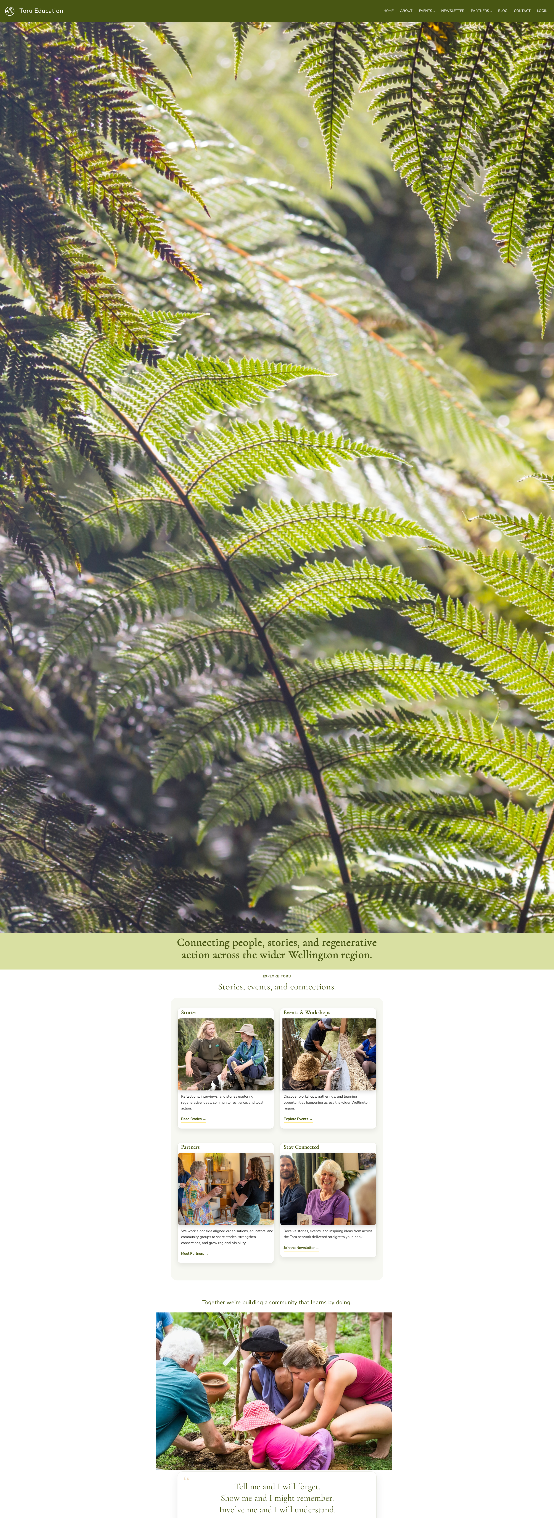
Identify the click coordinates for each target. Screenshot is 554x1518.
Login (542, 10)
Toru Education (41, 11)
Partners (480, 10)
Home (388, 10)
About (406, 10)
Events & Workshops (307, 1012)
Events (425, 10)
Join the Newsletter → (301, 1247)
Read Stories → (193, 1118)
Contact (522, 10)
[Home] (11, 11)
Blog (502, 10)
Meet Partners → (195, 1253)
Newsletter (452, 10)
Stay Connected (301, 1146)
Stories (189, 1012)
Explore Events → (298, 1118)
